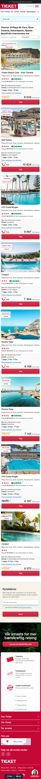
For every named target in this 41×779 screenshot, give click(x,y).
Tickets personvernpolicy (24, 607)
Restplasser (31, 11)
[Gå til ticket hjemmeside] (9, 6)
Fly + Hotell (5, 11)
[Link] (3, 754)
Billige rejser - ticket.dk (25, 767)
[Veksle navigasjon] (37, 6)
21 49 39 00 (30, 6)
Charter (23, 11)
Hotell (16, 11)
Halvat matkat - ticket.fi (9, 770)
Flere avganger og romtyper (11, 93)
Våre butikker (17, 741)
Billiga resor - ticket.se (8, 767)
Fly (12, 11)
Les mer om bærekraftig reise (21, 644)
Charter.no (21, 770)
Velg (20, 102)
